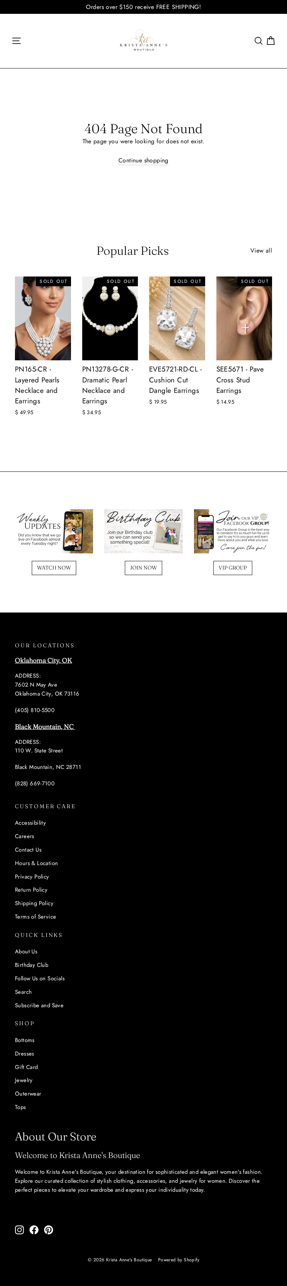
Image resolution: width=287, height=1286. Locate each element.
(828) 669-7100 (35, 783)
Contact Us (28, 850)
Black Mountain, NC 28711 (48, 767)
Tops (20, 1107)
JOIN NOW (143, 567)
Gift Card (26, 1067)
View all (261, 250)
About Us (26, 951)
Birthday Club (31, 965)
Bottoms (25, 1040)
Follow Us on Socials (40, 978)
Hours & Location (36, 863)
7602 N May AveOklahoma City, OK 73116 (47, 689)
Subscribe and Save (39, 1005)
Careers (24, 836)
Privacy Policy (32, 877)
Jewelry (24, 1080)
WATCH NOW (54, 567)
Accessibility (30, 823)
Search (23, 992)
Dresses (24, 1054)
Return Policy (31, 890)
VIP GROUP (233, 567)
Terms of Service (35, 917)
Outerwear (28, 1094)
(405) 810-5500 (35, 710)
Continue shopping (143, 160)
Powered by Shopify (178, 1259)
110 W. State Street (39, 750)
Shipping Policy (34, 903)
